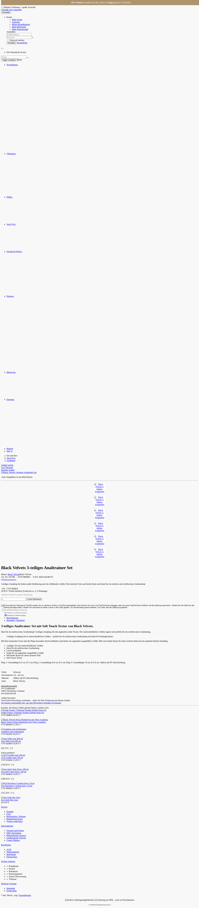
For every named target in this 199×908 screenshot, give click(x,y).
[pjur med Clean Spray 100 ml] (14, 769)
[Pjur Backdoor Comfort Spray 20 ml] (17, 783)
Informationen (7, 826)
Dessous (10, 296)
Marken (9, 448)
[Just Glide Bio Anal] (10, 797)
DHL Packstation (13, 833)
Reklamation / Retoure (16, 816)
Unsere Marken (13, 840)
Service (4, 807)
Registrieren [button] (22, 43)
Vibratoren (11, 153)
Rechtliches (6, 845)
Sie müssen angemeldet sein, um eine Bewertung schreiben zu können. (31, 703)
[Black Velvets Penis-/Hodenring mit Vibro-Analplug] (24, 720)
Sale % (9, 451)
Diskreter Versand (8, 884)
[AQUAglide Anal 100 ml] (13, 755)
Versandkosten (25, 895)
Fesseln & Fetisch (14, 251)
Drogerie (10, 399)
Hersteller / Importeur (15, 620)
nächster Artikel (7, 470)
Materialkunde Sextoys (16, 835)
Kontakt (9, 811)
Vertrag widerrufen (14, 821)
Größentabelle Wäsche (16, 838)
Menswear (11, 372)
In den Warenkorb (34, 599)
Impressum (11, 854)
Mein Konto (17, 19)
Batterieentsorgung (14, 819)
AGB (8, 849)
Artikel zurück (7, 465)
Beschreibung (12, 618)
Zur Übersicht (7, 467)
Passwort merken (16, 40)
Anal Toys (11, 224)
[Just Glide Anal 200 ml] (12, 738)
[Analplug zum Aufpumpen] (13, 729)
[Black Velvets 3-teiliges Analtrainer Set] (99, 488)
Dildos (9, 197)
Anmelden (6, 12)
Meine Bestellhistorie (21, 24)
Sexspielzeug (12, 65)
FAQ (8, 814)
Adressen (16, 22)
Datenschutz (11, 857)
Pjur (111, 2)
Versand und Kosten (15, 830)
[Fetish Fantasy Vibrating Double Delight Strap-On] (23, 710)
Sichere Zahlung (8, 861)
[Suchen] (28, 57)
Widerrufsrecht (12, 852)
